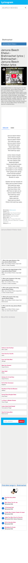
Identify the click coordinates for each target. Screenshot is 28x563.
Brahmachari (13, 210)
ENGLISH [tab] (5, 128)
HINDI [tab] (12, 128)
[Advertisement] (14, 23)
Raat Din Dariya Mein (10, 497)
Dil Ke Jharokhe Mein (10, 522)
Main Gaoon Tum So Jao (11, 502)
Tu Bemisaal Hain (9, 507)
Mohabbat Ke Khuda (10, 527)
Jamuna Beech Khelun (9, 44)
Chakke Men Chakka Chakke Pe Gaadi (14, 512)
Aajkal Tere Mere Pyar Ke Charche (13, 517)
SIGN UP (21, 421)
